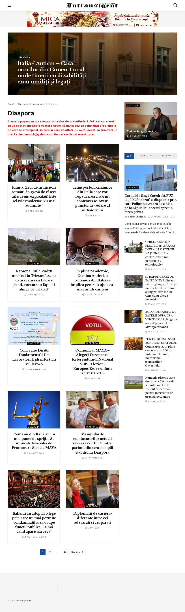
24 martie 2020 (35, 294)
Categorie (23, 104)
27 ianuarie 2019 (93, 457)
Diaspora (24, 57)
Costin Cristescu (30, 89)
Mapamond (38, 104)
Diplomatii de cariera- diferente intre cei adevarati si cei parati (92, 518)
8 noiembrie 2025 (53, 89)
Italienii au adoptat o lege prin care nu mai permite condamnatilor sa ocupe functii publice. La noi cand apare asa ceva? (34, 523)
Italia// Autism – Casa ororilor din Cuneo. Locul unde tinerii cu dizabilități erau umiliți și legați (52, 72)
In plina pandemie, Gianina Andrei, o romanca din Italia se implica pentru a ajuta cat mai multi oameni (93, 280)
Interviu (166, 156)
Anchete (154, 156)
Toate (144, 156)
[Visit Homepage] (92, 5)
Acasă (11, 104)
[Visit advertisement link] (92, 19)
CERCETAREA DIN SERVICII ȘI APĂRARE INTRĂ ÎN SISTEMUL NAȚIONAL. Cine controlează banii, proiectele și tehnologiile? (160, 253)
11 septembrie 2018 (35, 537)
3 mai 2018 (93, 528)
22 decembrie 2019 (35, 369)
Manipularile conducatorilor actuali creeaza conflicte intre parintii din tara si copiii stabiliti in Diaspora (92, 443)
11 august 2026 (156, 401)
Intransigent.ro (24, 600)
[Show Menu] (9, 5)
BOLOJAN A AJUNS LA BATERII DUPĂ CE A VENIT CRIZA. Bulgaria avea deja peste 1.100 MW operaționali (161, 319)
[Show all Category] (174, 156)
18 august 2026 (156, 304)
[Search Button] (175, 5)
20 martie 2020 (94, 294)
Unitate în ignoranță (140, 131)
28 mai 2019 (93, 378)
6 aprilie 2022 (35, 211)
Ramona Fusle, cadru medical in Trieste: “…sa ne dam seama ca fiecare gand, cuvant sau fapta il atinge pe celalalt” (34, 280)
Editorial (133, 105)
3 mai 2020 (93, 215)
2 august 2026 (138, 136)
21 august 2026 (159, 217)
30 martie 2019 (35, 453)
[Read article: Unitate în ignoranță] (150, 121)
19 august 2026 (156, 269)
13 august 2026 (156, 370)
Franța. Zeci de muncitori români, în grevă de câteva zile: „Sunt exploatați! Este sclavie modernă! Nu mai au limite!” (34, 197)
